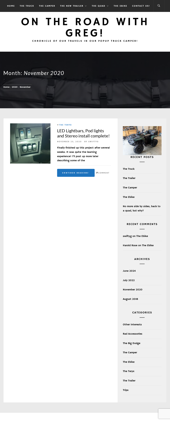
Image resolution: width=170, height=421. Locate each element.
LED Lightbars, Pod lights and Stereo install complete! (83, 133)
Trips (125, 390)
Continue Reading (75, 173)
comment (103, 173)
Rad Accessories (132, 334)
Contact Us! (141, 5)
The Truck (27, 5)
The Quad (98, 5)
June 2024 (129, 271)
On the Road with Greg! (85, 27)
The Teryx (65, 125)
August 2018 (130, 299)
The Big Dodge (131, 343)
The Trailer (129, 178)
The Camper (47, 5)
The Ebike (120, 5)
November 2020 (132, 289)
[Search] (158, 6)
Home (11, 5)
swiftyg (93, 141)
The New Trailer (71, 5)
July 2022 (129, 280)
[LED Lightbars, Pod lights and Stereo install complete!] (30, 143)
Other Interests (132, 324)
